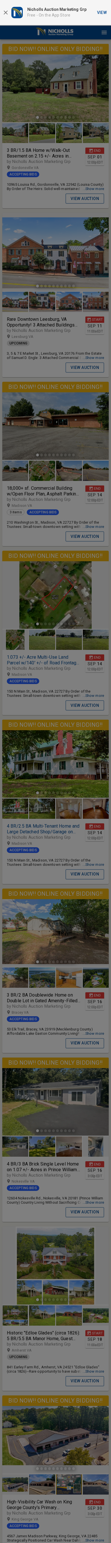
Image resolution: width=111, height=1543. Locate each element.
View (102, 12)
